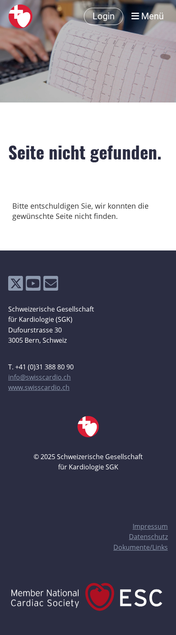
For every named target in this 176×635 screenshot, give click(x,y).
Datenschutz (148, 536)
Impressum (150, 526)
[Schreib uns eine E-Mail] (50, 285)
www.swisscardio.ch (39, 387)
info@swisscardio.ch (39, 377)
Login (104, 16)
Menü (151, 16)
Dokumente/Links (140, 547)
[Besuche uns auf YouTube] (33, 285)
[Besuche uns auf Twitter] (15, 285)
